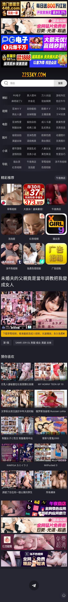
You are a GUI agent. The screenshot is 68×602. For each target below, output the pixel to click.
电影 (4, 124)
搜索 (60, 83)
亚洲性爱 (16, 121)
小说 (4, 151)
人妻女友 (46, 148)
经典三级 (31, 127)
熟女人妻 (16, 114)
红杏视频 (16, 167)
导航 (4, 164)
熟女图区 (46, 140)
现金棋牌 (46, 101)
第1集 (6, 342)
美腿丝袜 (16, 140)
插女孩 (16, 161)
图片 (4, 137)
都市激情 (16, 148)
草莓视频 (46, 161)
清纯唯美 (31, 140)
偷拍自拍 (31, 121)
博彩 (4, 98)
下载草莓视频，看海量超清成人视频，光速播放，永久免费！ (34, 333)
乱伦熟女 (46, 127)
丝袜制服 (31, 114)
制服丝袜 (16, 127)
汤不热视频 (61, 161)
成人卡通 (46, 121)
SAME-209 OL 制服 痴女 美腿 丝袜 (33, 342)
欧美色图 (46, 135)
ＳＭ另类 (60, 114)
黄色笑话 (46, 154)
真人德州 (31, 95)
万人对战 (46, 95)
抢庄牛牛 (60, 101)
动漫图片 (60, 135)
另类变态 (60, 127)
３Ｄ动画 (60, 108)
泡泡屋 (31, 167)
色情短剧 (46, 167)
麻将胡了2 (17, 101)
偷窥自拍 (16, 135)
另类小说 (31, 154)
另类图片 (60, 140)
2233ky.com (34, 74)
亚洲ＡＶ (16, 108)
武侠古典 (60, 148)
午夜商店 (31, 161)
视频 (4, 111)
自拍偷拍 (31, 108)
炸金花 (31, 101)
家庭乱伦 (31, 148)
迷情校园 (16, 154)
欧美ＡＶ (46, 108)
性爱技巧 (60, 154)
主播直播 (46, 114)
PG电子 (17, 95)
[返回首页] (63, 595)
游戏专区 (60, 95)
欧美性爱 (60, 121)
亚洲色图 (31, 135)
